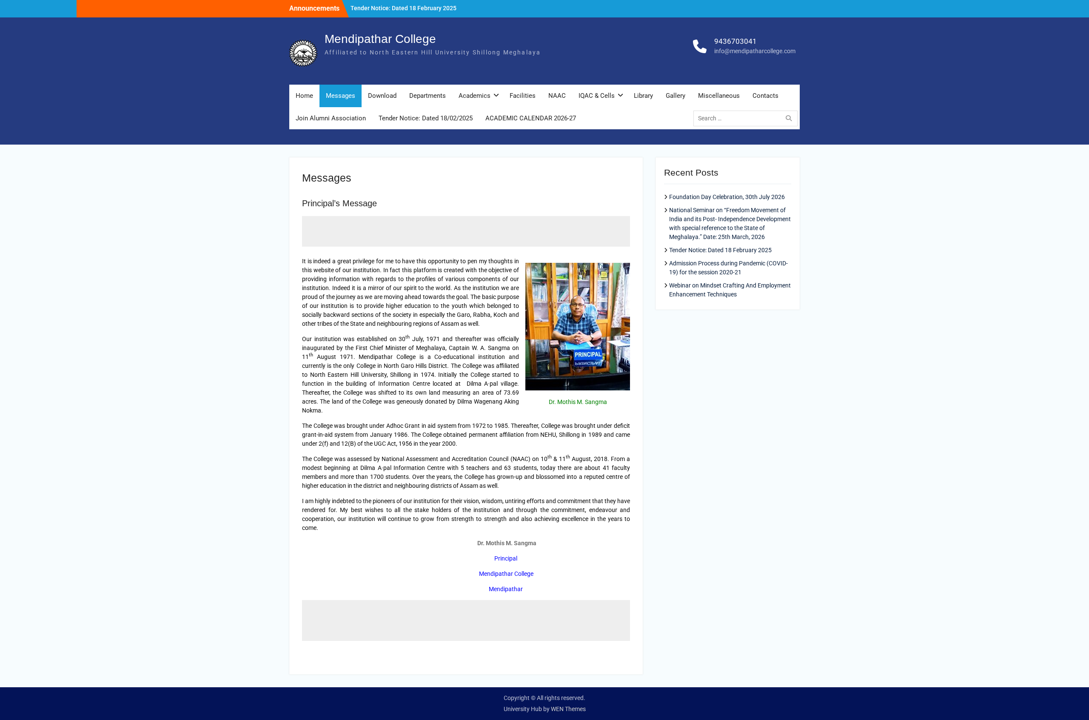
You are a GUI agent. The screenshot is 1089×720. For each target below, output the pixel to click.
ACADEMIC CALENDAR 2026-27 (530, 118)
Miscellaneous (719, 96)
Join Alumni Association (331, 118)
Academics (474, 96)
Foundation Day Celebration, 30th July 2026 (727, 197)
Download (382, 96)
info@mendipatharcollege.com (754, 51)
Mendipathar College (380, 39)
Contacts (765, 96)
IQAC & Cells (597, 96)
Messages (340, 96)
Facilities (523, 96)
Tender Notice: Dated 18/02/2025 (426, 118)
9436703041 (735, 41)
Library (643, 96)
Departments (427, 96)
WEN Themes (568, 709)
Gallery (675, 96)
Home (304, 96)
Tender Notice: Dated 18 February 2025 (403, 8)
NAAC (557, 96)
